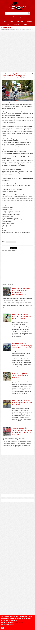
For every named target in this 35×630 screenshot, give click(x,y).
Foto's (8, 24)
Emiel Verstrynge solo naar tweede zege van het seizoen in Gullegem (22, 403)
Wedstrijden (20, 21)
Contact (15, 16)
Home (4, 21)
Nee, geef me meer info (7, 624)
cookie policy (18, 622)
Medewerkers (17, 24)
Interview (29, 21)
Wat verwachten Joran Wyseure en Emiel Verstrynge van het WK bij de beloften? (22, 346)
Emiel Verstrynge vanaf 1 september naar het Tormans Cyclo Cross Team (22, 317)
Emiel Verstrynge (11, 241)
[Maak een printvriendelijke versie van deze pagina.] (32, 73)
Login (20, 16)
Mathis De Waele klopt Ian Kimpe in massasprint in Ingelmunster (17, 29)
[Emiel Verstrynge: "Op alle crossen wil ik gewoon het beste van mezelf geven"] (17, 100)
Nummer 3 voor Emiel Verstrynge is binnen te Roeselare (20, 375)
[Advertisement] (17, 52)
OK (2, 627)
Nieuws (11, 21)
